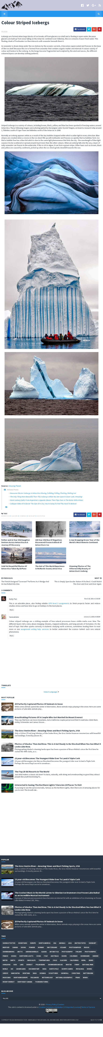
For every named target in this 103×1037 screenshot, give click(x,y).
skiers (64, 956)
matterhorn (88, 973)
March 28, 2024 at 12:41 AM (92, 599)
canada (15, 947)
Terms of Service (88, 1007)
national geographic (64, 977)
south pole (41, 516)
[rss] (100, 5)
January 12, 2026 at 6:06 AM (92, 617)
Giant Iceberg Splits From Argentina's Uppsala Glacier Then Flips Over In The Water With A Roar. (46, 500)
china (38, 956)
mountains (22, 943)
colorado (73, 956)
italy (46, 956)
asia (69, 943)
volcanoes (35, 977)
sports (21, 960)
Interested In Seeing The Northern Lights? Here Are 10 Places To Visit (48, 785)
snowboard (84, 956)
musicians (7, 977)
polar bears (40, 965)
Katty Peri (13, 599)
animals (62, 943)
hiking (13, 956)
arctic (20, 952)
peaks (78, 977)
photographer (75, 947)
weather (6, 947)
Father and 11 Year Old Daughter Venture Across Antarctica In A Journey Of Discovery (15, 542)
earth (12, 960)
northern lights (26, 956)
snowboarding (8, 952)
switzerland (52, 947)
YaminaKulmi (14, 617)
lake (21, 965)
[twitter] (88, 5)
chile (55, 960)
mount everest (8, 982)
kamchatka (15, 973)
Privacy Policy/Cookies (55, 1004)
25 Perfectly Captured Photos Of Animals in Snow (39, 704)
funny (77, 965)
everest (29, 965)
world (5, 969)
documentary (34, 969)
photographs (90, 952)
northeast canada (25, 982)
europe (33, 943)
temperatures (44, 960)
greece (5, 973)
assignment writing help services (35, 629)
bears (91, 960)
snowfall (65, 973)
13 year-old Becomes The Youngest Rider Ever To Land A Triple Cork (47, 758)
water (5, 960)
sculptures (53, 973)
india (44, 969)
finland (79, 952)
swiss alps (31, 960)
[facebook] (82, 5)
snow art (31, 516)
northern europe (20, 977)
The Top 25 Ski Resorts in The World (32, 771)
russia (86, 947)
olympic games (67, 969)
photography (67, 952)
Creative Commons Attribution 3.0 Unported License (59, 1007)
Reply (12, 610)
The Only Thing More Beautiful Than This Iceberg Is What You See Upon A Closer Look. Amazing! (46, 496)
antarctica (5, 516)
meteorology (47, 977)
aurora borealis (32, 952)
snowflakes (21, 969)
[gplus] (94, 5)
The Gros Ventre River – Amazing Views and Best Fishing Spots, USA (47, 730)
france (5, 956)
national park (87, 965)
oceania (43, 973)
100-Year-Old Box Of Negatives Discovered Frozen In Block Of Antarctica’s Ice (48, 542)
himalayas (6, 965)
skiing (23, 947)
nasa (34, 973)
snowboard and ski (55, 965)
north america (44, 943)
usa (54, 943)
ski (12, 969)
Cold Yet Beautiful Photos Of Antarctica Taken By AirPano (14, 567)
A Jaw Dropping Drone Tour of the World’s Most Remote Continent (84, 541)
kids (15, 965)
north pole (53, 969)
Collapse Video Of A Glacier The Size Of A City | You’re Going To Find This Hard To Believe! (43, 503)
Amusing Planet (14, 486)
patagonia (80, 969)
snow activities (9, 943)
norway (41, 947)
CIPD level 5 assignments (58, 603)
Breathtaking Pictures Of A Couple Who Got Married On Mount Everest (49, 717)
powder (32, 947)
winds (85, 977)
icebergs (23, 516)
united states (80, 943)
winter (68, 965)
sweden (95, 956)
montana (26, 973)
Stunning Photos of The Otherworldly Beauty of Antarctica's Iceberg (80, 568)
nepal (83, 960)
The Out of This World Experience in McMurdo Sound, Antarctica (50, 567)
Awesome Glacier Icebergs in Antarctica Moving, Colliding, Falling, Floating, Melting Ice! (43, 493)
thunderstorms (41, 982)
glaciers (14, 516)
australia (54, 956)
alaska (44, 952)
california (74, 960)
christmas (76, 973)
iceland (63, 947)
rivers (89, 969)
